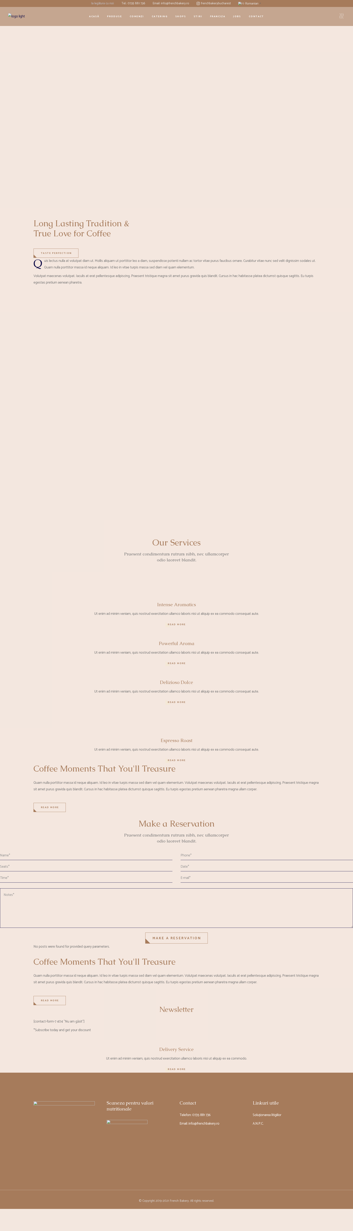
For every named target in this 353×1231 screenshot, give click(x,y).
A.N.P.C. (258, 1123)
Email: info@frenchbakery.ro (171, 3)
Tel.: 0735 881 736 (133, 3)
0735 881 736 (201, 1115)
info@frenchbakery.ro (204, 1123)
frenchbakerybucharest (216, 3)
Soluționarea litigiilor (267, 1115)
